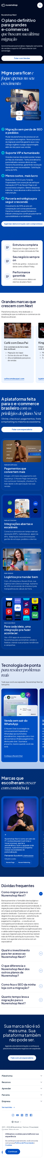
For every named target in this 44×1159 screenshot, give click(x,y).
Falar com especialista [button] (22, 429)
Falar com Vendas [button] (22, 58)
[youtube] (17, 1115)
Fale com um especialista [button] (22, 1058)
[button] (40, 5)
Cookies (8, 1145)
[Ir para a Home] (9, 5)
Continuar (12, 1151)
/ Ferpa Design (28, 856)
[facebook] (31, 1115)
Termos (25, 1127)
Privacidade (33, 1127)
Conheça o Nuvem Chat (13, 756)
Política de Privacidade (24, 1143)
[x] (22, 1115)
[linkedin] (26, 1115)
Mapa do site (14, 1129)
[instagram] (13, 1115)
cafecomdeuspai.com (14, 378)
